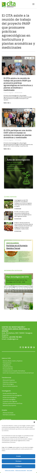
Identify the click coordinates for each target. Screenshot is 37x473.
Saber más (7, 103)
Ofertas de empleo (8, 413)
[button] (34, 422)
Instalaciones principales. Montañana (14, 371)
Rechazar (18, 461)
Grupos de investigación (10, 397)
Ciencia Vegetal (7, 58)
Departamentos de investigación (12, 395)
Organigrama (7, 365)
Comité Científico (8, 367)
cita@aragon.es (12, 339)
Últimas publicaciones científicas (12, 403)
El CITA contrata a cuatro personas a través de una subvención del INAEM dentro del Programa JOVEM (22, 214)
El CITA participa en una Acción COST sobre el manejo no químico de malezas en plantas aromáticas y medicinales (18, 134)
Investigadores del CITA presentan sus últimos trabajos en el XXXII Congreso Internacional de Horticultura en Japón (23, 203)
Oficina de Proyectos (9, 380)
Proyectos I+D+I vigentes (10, 401)
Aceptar (18, 456)
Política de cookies (9, 470)
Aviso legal (29, 470)
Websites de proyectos (9, 405)
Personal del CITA (8, 369)
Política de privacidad (20, 470)
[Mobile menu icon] (33, 4)
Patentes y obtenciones (10, 382)
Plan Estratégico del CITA (17, 277)
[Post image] (8, 204)
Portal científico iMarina (10, 393)
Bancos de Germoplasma (10, 386)
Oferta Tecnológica (8, 384)
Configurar (18, 466)
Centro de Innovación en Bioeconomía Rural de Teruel (18, 373)
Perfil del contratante (9, 415)
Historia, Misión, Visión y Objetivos (12, 361)
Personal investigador (9, 399)
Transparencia (7, 363)
